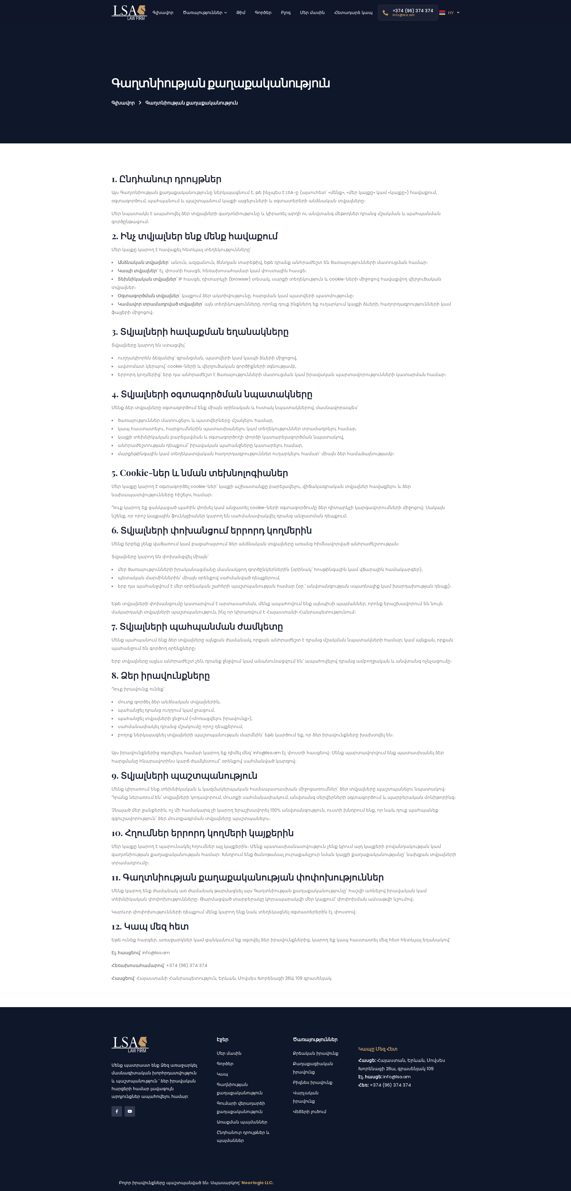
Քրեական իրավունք (315, 1053)
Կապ (222, 1074)
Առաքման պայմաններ (242, 1122)
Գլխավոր (123, 102)
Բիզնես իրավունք (312, 1082)
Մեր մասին (229, 1053)
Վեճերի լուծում (309, 1112)
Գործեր (225, 1064)
